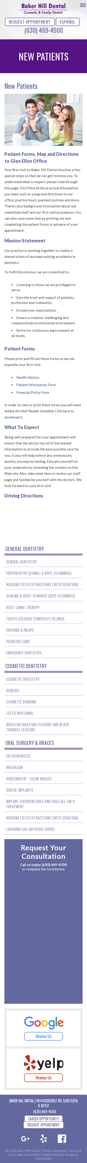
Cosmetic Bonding (21, 702)
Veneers (12, 690)
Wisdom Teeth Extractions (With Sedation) (42, 584)
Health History (27, 377)
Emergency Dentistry (24, 653)
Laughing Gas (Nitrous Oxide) (30, 829)
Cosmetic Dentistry (23, 679)
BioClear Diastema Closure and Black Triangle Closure (37, 727)
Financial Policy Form (32, 392)
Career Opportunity (43, 1119)
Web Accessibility (29, 1155)
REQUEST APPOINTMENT (29, 21)
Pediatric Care (18, 641)
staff (77, 473)
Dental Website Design (58, 1155)
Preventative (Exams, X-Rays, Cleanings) (38, 573)
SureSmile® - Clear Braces (29, 779)
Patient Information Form (36, 385)
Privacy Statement (55, 1151)
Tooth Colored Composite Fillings (35, 619)
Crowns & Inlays (20, 630)
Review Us (44, 1036)
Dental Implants (19, 790)
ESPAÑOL (67, 21)
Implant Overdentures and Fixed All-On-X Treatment (40, 803)
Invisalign (14, 767)
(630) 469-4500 (43, 30)
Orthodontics (18, 756)
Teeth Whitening (19, 713)
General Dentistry (21, 562)
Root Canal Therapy (23, 607)
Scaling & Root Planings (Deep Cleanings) (40, 596)
